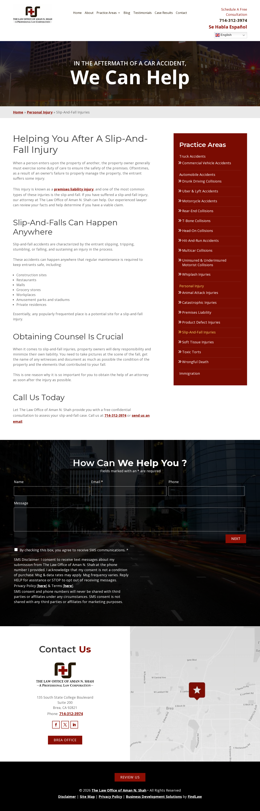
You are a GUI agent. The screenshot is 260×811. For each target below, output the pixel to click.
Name (19, 481)
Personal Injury (191, 286)
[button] (256, 783)
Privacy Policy (110, 796)
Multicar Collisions (197, 250)
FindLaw (195, 796)
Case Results (164, 13)
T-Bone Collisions (196, 220)
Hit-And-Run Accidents (200, 240)
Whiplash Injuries (196, 274)
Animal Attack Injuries (200, 292)
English (226, 35)
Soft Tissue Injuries (198, 342)
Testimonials (142, 13)
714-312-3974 (233, 20)
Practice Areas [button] (107, 13)
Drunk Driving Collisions (202, 181)
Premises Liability (196, 312)
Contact (181, 13)
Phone (173, 481)
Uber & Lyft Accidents (200, 191)
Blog (127, 13)
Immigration (189, 373)
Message (21, 503)
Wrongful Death (195, 361)
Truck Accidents (192, 156)
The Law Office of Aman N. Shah (119, 790)
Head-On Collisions (197, 230)
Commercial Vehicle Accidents (206, 163)
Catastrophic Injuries (199, 302)
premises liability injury (73, 189)
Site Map (87, 796)
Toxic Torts (191, 352)
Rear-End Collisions (197, 211)
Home (77, 13)
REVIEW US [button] (130, 777)
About (89, 13)
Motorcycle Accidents (199, 201)
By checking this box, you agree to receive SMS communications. (74, 550)
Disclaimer (67, 796)
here (42, 585)
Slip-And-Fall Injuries (199, 332)
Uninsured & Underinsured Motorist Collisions (204, 262)
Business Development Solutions (154, 796)
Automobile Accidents (197, 174)
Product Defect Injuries (201, 322)
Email (97, 481)
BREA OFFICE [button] (65, 740)
